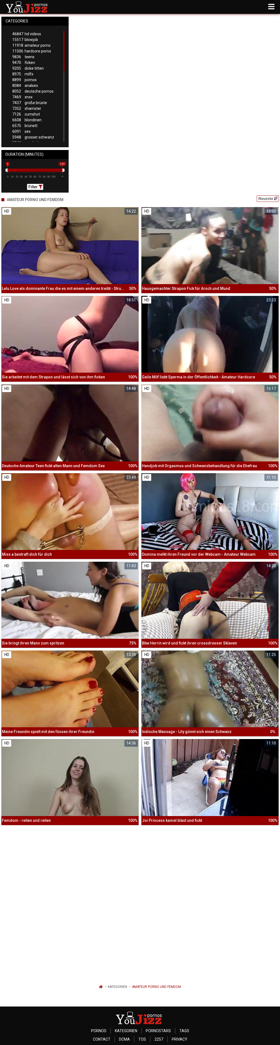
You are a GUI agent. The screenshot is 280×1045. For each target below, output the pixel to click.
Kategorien (117, 987)
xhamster (26, 108)
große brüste (29, 103)
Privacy (179, 1039)
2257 (158, 1039)
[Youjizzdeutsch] (28, 7)
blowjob (25, 39)
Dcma (124, 1039)
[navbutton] (271, 7)
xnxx (22, 97)
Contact (101, 1039)
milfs (22, 74)
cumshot (26, 114)
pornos (24, 80)
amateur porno (31, 45)
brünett (24, 125)
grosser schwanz (33, 137)
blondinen (27, 120)
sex (21, 131)
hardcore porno (31, 51)
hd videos (26, 34)
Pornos (98, 1031)
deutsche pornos (33, 91)
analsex (25, 85)
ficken (23, 62)
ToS (142, 1039)
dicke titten (28, 68)
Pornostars (158, 1031)
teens (23, 57)
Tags (184, 1031)
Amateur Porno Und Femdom (156, 987)
